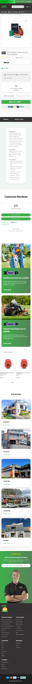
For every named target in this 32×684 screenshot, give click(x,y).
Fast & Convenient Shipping (7, 626)
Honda (2, 643)
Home (2, 14)
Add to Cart (15, 102)
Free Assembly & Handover (7, 622)
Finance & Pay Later (5, 628)
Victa (2, 647)
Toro (2, 649)
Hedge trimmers (19, 630)
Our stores (3, 666)
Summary (6, 119)
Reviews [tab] (4, 222)
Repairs (17, 645)
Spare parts (18, 647)
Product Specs (19, 119)
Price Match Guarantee (6, 620)
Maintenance (18, 643)
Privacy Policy (4, 668)
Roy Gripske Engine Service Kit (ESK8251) (13, 14)
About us (3, 664)
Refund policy (4, 636)
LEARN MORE (7, 290)
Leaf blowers (18, 628)
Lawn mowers (19, 620)
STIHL (2, 645)
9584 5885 (28, 1)
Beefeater (3, 655)
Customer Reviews (5, 632)
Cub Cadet (3, 651)
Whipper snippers (19, 624)
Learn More (16, 90)
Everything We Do (5, 662)
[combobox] (18, 6)
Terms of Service (4, 634)
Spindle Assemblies (20, 634)
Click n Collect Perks (5, 624)
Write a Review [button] (16, 215)
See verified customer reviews (15, 565)
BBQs (17, 632)
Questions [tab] (13, 222)
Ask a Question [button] (16, 218)
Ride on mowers (19, 622)
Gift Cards (22, 1)
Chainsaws (18, 626)
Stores (17, 1)
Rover (2, 653)
